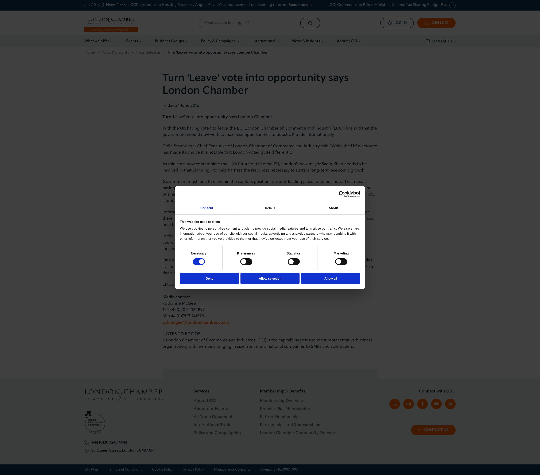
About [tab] (333, 208)
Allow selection (270, 278)
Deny (209, 278)
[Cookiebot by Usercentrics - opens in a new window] (341, 194)
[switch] (246, 261)
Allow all (330, 278)
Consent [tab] (206, 208)
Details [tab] (270, 208)
